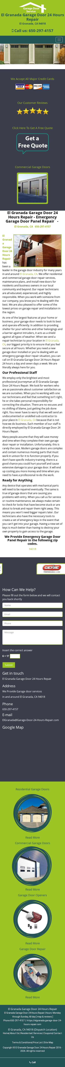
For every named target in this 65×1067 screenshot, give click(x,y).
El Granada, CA (23, 226)
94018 (32, 549)
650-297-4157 (41, 30)
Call (33, 1062)
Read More (32, 837)
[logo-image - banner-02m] (32, 54)
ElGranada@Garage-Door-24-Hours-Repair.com (30, 720)
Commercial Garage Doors (32, 167)
